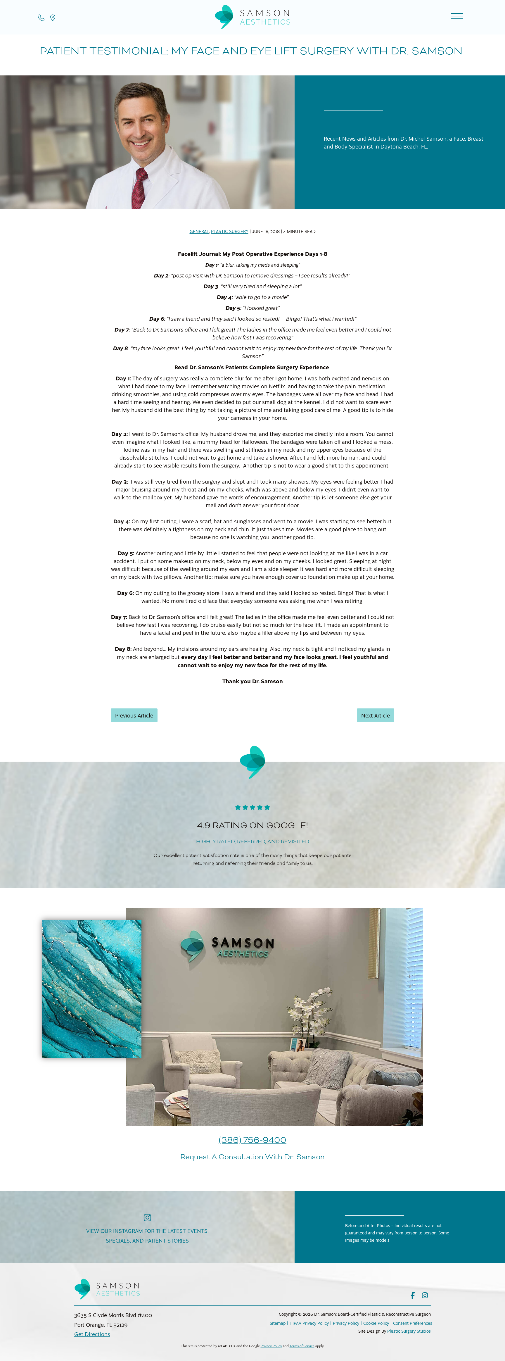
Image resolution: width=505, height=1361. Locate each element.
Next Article (375, 715)
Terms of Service (302, 1346)
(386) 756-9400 (252, 1140)
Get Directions (92, 1334)
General (199, 231)
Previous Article (134, 715)
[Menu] (457, 17)
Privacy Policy (346, 1323)
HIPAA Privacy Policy (309, 1323)
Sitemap (278, 1323)
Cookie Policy (376, 1323)
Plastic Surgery (229, 231)
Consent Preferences (412, 1323)
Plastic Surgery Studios (409, 1331)
